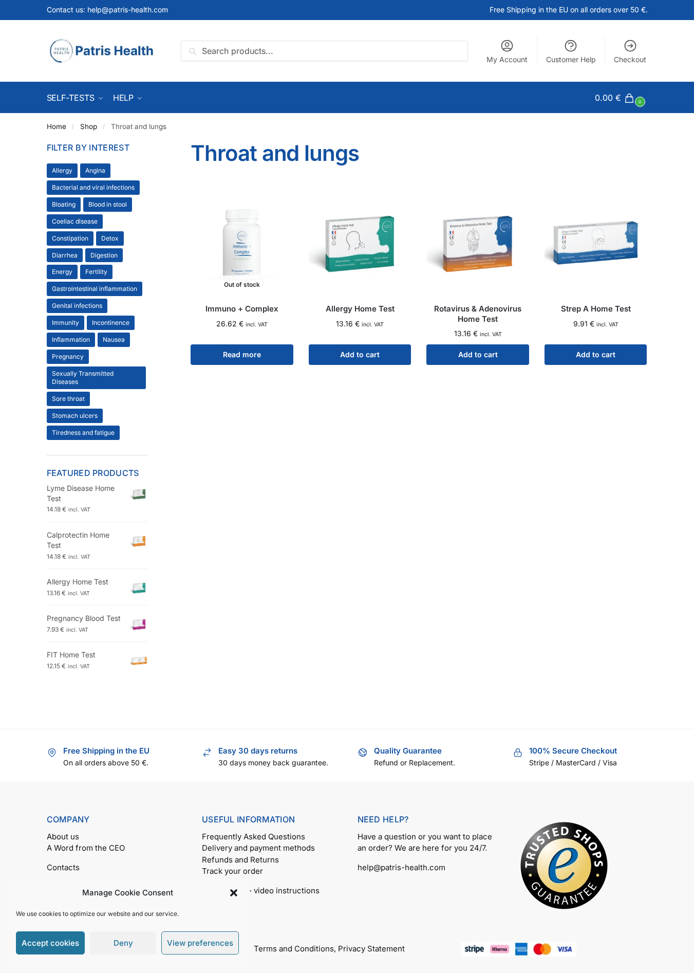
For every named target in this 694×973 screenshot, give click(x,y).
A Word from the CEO (86, 848)
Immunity (65, 322)
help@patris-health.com (401, 867)
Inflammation (71, 339)
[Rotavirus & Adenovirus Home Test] (477, 242)
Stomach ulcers (75, 415)
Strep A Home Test (596, 309)
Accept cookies (50, 943)
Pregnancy (68, 356)
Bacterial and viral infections (93, 187)
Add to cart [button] (360, 354)
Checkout (630, 59)
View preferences (200, 943)
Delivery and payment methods (258, 848)
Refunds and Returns (240, 860)
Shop (88, 126)
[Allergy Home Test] (360, 242)
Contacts (63, 867)
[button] (234, 893)
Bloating (64, 204)
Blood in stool (107, 204)
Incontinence (110, 322)
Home (56, 126)
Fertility (96, 272)
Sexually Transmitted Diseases (83, 377)
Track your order (232, 871)
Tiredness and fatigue (83, 432)
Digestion (104, 255)
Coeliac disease (75, 221)
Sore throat (68, 398)
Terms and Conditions (294, 948)
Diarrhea (65, 255)
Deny (123, 943)
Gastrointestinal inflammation (94, 288)
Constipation (70, 238)
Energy (62, 272)
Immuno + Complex (241, 309)
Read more (242, 354)
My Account (507, 59)
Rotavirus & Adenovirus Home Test (477, 314)
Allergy (62, 170)
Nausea (114, 339)
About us (63, 836)
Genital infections (77, 305)
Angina (95, 170)
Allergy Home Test (360, 309)
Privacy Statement (371, 948)
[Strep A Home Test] (596, 242)
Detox (110, 238)
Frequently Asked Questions (253, 836)
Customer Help (571, 59)
